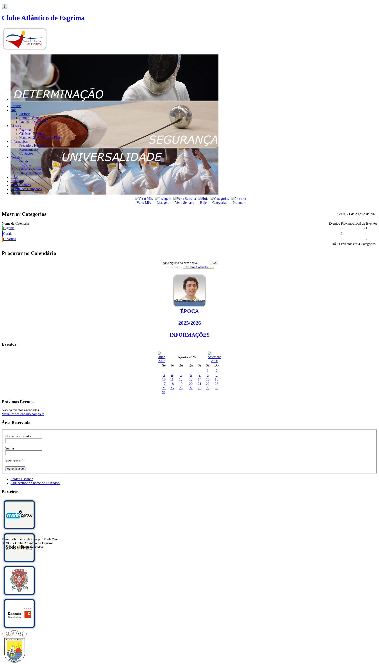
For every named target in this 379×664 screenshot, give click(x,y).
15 (207, 379)
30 (216, 388)
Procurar (239, 202)
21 (199, 384)
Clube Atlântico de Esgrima (43, 18)
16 (216, 379)
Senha (9, 448)
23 (216, 384)
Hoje (203, 202)
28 (199, 388)
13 (191, 379)
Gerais (7, 233)
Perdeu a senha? (22, 479)
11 (171, 379)
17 (164, 384)
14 (199, 379)
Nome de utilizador (18, 436)
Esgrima (8, 228)
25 (172, 388)
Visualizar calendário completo (23, 414)
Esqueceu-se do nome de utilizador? (35, 483)
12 (180, 379)
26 (180, 388)
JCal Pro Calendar (198, 267)
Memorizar (12, 461)
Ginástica (9, 239)
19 (180, 384)
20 (191, 384)
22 (207, 384)
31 (164, 392)
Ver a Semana (184, 202)
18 (172, 384)
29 (207, 388)
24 (164, 388)
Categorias (219, 202)
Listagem (163, 202)
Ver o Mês (144, 202)
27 (191, 388)
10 (164, 379)
